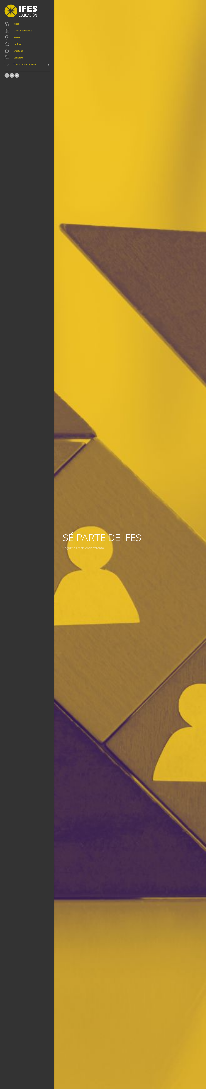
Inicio (16, 24)
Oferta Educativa (22, 30)
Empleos (18, 51)
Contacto (18, 57)
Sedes (16, 37)
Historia (17, 44)
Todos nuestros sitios (25, 64)
